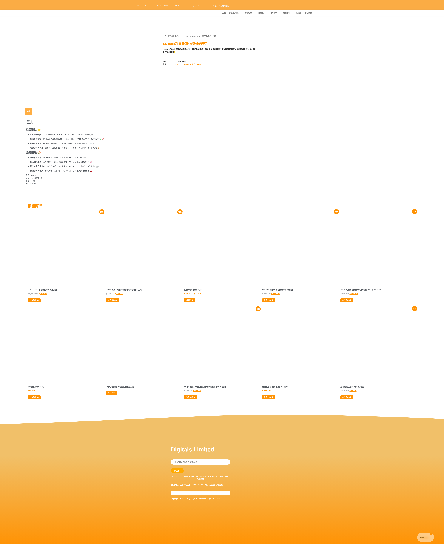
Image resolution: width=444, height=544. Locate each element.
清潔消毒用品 (173, 36)
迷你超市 (248, 13)
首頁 (164, 36)
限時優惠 (184, 477)
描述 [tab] (28, 111)
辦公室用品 (234, 13)
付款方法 (297, 13)
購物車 (274, 13)
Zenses (190, 36)
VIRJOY (182, 36)
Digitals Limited (192, 449)
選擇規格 (189, 300)
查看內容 (111, 393)
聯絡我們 (308, 13)
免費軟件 (261, 13)
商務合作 (286, 13)
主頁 (224, 13)
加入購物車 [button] (34, 300)
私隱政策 (200, 479)
